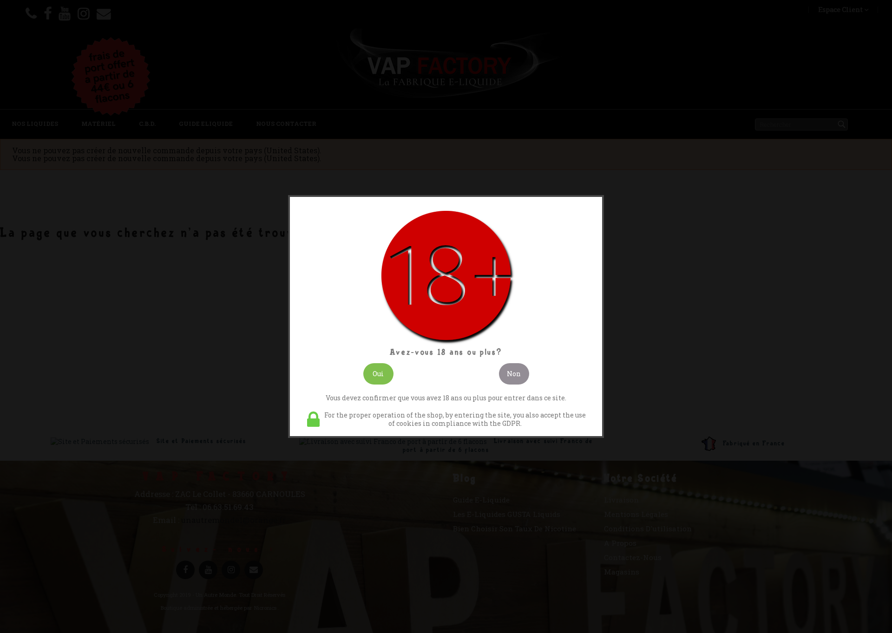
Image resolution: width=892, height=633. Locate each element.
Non (514, 373)
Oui (378, 373)
